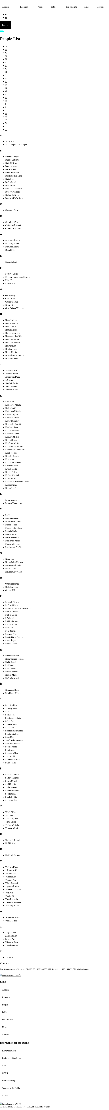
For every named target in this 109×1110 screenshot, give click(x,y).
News (86, 7)
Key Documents (9, 1051)
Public (53, 7)
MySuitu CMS (37, 1107)
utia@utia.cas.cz (83, 969)
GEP (4, 1066)
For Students (71, 7)
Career (5, 1095)
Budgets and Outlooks (11, 1058)
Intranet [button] (5, 25)
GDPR (5, 1073)
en (6, 17)
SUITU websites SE (15, 1107)
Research (24, 7)
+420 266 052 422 (43, 969)
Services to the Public (11, 1088)
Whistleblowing (8, 1080)
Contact (100, 7)
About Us (6, 7)
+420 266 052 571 (68, 969)
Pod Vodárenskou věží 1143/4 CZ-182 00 (17, 969)
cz (6, 14)
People (40, 7)
